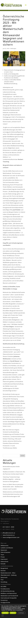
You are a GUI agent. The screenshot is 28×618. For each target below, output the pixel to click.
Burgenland (4, 568)
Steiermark (4, 577)
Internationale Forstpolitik (9, 598)
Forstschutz (4, 600)
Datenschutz (4, 561)
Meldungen (13, 48)
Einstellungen (8, 608)
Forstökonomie (5, 589)
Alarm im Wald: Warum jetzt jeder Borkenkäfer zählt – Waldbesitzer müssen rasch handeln (13, 487)
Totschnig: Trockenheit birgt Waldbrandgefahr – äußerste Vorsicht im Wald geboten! (11, 479)
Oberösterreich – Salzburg (8, 575)
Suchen (22, 455)
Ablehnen (13, 612)
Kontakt (3, 564)
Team (2, 554)
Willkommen (4, 545)
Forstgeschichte (5, 602)
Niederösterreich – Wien (8, 573)
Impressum (4, 559)
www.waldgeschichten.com (11, 537)
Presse (3, 557)
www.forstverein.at (8, 535)
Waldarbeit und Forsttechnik (9, 596)
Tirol (2, 580)
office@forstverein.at (8, 533)
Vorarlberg (4, 582)
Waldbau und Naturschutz (9, 593)
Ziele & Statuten (5, 552)
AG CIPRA (3, 586)
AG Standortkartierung (7, 591)
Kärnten (3, 570)
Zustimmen (5, 612)
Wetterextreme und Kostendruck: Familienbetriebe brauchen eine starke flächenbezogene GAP (13, 494)
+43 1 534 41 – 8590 (8, 527)
